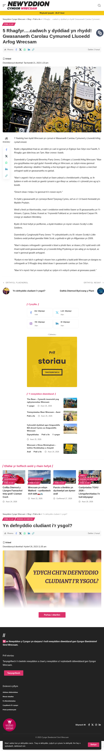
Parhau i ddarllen (52, 615)
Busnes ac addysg (88, 479)
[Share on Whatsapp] (25, 49)
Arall (29, 452)
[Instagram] (39, 324)
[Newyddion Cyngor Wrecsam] (28, 5)
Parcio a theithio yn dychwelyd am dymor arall (64, 490)
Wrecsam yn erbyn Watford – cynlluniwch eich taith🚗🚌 (39, 490)
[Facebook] (39, 312)
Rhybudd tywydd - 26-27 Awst (52, 13)
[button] (93, 744)
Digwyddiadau (33, 435)
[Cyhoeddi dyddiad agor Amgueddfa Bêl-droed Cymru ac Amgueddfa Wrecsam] (70, 429)
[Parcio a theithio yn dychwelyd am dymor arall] (64, 477)
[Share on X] (20, 49)
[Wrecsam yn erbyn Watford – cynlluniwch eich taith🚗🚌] (39, 477)
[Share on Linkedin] (29, 49)
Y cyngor (31, 406)
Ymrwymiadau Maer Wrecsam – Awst (43, 412)
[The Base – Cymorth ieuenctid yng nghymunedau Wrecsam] (70, 403)
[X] (65, 312)
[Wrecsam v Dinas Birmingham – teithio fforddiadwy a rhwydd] (70, 449)
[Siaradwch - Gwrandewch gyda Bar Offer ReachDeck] (99, 33)
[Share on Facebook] (16, 49)
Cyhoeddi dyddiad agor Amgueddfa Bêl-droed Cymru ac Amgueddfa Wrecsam (43, 428)
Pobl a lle (8, 24)
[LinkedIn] (65, 324)
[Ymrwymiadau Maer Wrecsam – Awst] (70, 416)
